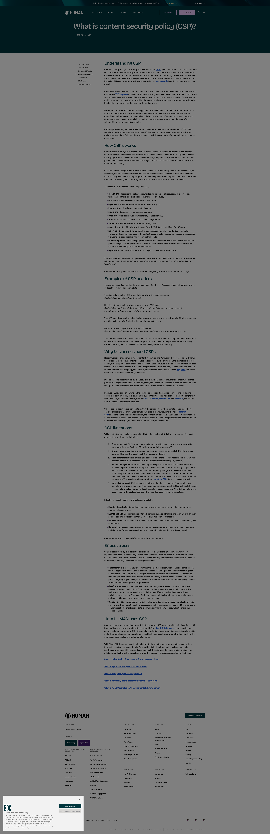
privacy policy (25, 828)
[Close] (79, 799)
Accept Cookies (70, 806)
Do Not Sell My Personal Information (70, 811)
